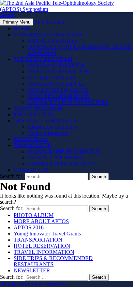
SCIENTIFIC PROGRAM (43, 59)
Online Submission (47, 133)
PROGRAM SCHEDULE (56, 84)
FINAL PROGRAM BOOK (58, 96)
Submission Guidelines (52, 127)
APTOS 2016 (29, 227)
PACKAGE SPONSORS (55, 157)
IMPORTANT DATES (52, 41)
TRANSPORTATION (38, 240)
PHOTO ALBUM (34, 215)
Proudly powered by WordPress (34, 284)
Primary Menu (16, 22)
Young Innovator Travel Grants (47, 233)
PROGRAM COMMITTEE (58, 71)
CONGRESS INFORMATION (48, 35)
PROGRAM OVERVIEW (56, 65)
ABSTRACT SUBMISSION (46, 121)
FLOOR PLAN (31, 139)
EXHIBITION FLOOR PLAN (61, 164)
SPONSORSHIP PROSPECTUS (63, 151)
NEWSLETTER (32, 270)
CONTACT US (31, 170)
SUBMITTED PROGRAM (57, 90)
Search (7, 15)
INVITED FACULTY (51, 78)
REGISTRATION (34, 114)
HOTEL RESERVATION (42, 246)
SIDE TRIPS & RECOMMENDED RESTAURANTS (53, 261)
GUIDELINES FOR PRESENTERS (67, 102)
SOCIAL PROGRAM (38, 108)
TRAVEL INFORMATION (44, 252)
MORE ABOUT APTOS (41, 221)
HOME (22, 28)
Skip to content (50, 22)
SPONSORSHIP (32, 145)
